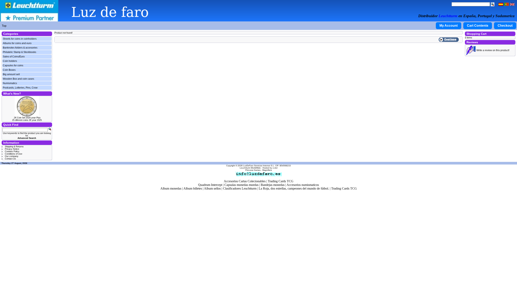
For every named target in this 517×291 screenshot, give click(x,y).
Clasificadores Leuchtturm (239, 188)
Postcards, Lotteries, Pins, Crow (20, 87)
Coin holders (10, 61)
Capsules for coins (13, 65)
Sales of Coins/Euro (14, 56)
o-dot (275, 168)
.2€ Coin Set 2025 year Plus (27, 117)
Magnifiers (267, 170)
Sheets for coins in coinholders (20, 38)
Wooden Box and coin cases (18, 78)
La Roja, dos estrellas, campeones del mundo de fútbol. (294, 188)
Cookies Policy (12, 151)
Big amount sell (11, 74)
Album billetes (192, 188)
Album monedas (170, 188)
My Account (448, 25)
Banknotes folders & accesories (20, 47)
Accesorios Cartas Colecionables (245, 181)
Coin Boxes (9, 70)
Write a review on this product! (492, 50)
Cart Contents (477, 25)
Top (4, 25)
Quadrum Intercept (210, 185)
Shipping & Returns (14, 146)
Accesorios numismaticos (303, 185)
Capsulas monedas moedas (241, 185)
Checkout (505, 25)
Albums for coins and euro (17, 43)
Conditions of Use (13, 154)
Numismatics (10, 83)
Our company (11, 156)
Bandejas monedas (273, 185)
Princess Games (253, 170)
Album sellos (212, 188)
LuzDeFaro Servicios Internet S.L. (259, 165)
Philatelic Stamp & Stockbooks (19, 52)
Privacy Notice (12, 149)
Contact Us (10, 158)
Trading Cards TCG (280, 181)
